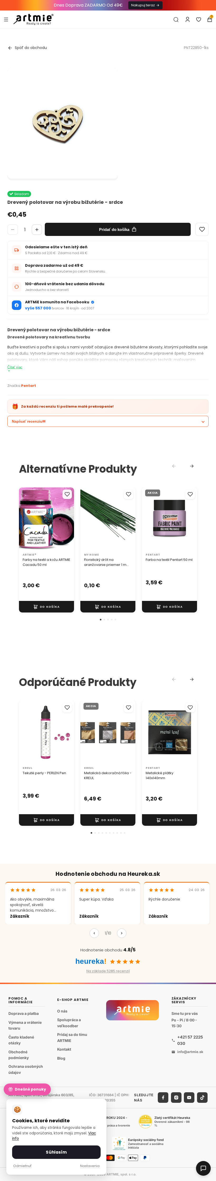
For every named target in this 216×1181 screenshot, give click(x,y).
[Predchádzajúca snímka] (25, 519)
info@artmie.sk (190, 1052)
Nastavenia (90, 1166)
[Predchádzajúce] (94, 933)
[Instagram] (176, 1097)
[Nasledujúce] (121, 933)
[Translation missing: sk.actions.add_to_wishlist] (67, 494)
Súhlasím (56, 1152)
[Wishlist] (202, 229)
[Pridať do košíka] (46, 606)
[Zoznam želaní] (198, 19)
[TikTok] (202, 1097)
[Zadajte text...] (176, 19)
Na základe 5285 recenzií (108, 971)
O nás (62, 1011)
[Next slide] (192, 466)
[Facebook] (163, 1097)
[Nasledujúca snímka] (68, 519)
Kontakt (64, 1049)
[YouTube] (189, 1097)
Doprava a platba (23, 1013)
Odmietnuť (22, 1166)
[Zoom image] (62, 123)
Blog (61, 1058)
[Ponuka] (6, 19)
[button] (100, 619)
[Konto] (187, 19)
